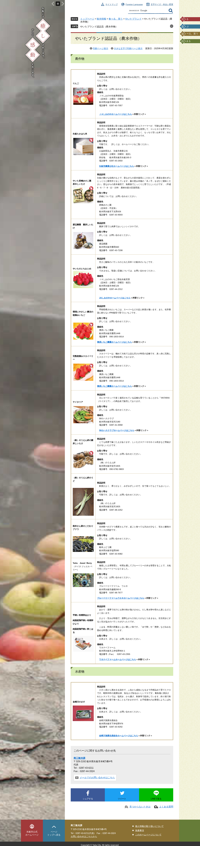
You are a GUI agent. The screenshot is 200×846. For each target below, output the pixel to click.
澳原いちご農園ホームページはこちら (114, 342)
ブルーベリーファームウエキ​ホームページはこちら (120, 598)
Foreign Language (134, 4)
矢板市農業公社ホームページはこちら (116, 166)
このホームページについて (148, 834)
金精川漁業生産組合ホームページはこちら (118, 735)
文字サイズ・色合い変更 (162, 4)
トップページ (87, 19)
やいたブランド (133, 19)
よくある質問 (166, 806)
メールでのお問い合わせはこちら (97, 777)
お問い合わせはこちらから (84, 836)
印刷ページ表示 (100, 48)
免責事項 (139, 830)
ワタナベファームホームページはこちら (117, 659)
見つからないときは (140, 806)
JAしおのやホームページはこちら (114, 298)
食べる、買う (116, 19)
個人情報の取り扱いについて (149, 826)
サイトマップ (111, 4)
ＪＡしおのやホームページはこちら (115, 114)
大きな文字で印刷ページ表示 (128, 48)
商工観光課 (79, 758)
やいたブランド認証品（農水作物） (99, 26)
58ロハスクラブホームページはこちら (116, 430)
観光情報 (101, 19)
